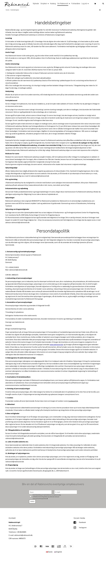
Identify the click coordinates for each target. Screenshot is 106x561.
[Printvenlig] (100, 10)
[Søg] (101, 3)
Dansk (50, 552)
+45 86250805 (21, 532)
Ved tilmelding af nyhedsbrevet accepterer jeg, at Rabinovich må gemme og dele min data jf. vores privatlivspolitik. (47, 496)
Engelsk (59, 552)
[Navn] (40, 492)
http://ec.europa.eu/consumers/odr (50, 220)
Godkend (32, 501)
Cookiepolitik (73, 401)
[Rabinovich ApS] (16, 4)
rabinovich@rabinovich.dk (23, 535)
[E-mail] (65, 492)
